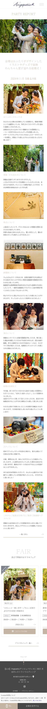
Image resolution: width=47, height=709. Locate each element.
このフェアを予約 (20, 631)
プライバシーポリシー (28, 691)
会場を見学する (32, 706)
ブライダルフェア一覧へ (23, 643)
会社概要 (15, 691)
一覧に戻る (23, 534)
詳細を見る (20, 624)
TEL (10, 706)
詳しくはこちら (37, 700)
